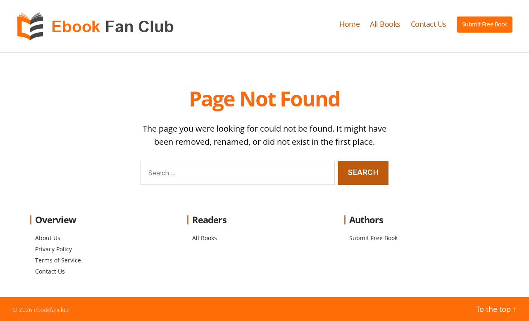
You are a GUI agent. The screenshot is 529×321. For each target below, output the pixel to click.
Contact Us (428, 24)
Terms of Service (58, 260)
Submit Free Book (484, 24)
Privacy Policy (53, 249)
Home (349, 24)
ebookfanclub (51, 310)
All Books (385, 24)
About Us (47, 238)
